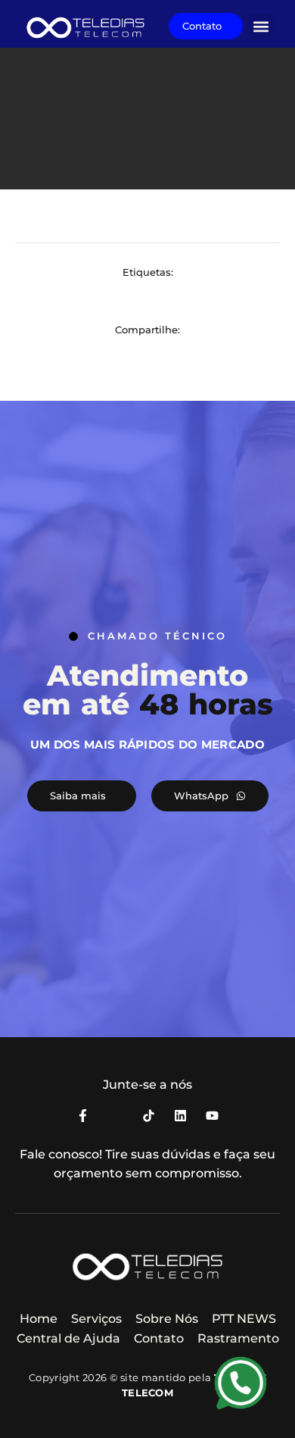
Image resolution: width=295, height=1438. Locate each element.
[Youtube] (212, 1115)
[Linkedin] (180, 1115)
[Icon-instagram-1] (114, 1115)
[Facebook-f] (82, 1115)
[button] (260, 26)
